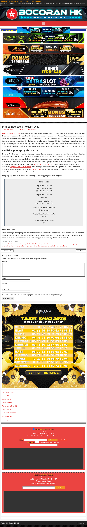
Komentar (5, 261)
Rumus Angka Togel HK (9, 406)
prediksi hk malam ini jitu (49, 244)
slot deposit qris (7, 416)
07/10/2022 (14, 129)
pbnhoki (6, 129)
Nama (4, 278)
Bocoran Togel (81, 523)
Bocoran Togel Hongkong (11, 133)
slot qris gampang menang (10, 420)
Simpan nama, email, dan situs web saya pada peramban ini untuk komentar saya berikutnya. (33, 295)
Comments (33, 129)
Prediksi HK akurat (8, 392)
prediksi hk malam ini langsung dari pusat (70, 244)
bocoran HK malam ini (9, 396)
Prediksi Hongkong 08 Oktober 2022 (20, 126)
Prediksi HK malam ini (9, 413)
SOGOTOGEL (39, 164)
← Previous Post (7, 251)
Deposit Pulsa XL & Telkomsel (20, 167)
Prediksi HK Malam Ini (34, 244)
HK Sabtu (24, 129)
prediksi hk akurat (11, 244)
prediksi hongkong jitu (42, 246)
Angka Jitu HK (6, 399)
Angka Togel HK (7, 402)
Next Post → (81, 251)
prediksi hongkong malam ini (58, 246)
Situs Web (5, 289)
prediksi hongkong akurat (27, 246)
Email (4, 284)
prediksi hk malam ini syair (10, 246)
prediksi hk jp (22, 244)
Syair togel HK (6, 409)
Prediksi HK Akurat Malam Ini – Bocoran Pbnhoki (20, 1)
